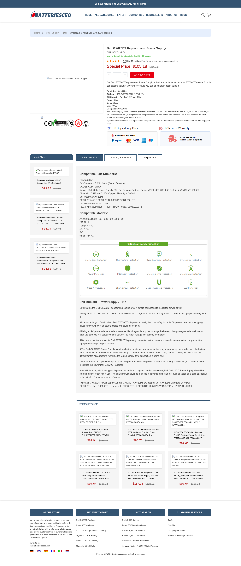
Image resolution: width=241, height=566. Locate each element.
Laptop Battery (125, 21)
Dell (65, 33)
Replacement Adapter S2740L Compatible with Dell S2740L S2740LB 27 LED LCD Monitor (50, 220)
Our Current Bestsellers (146, 15)
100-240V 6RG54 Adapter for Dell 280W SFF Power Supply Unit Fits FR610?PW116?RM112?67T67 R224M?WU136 (143, 475)
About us (172, 15)
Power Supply (52, 33)
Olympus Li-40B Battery (86, 535)
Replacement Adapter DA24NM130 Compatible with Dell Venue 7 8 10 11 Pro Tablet (51, 260)
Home (88, 15)
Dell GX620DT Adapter (86, 520)
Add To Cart (142, 75)
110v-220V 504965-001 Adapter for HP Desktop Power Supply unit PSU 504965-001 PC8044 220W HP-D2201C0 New (189, 435)
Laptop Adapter (86, 21)
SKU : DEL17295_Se (116, 52)
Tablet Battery (164, 21)
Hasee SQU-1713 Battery (133, 535)
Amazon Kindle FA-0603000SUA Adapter (140, 546)
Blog (183, 15)
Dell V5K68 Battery (130, 520)
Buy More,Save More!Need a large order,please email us (152, 61)
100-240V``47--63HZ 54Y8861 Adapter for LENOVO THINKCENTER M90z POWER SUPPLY (95, 432)
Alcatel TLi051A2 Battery (87, 541)
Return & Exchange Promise (180, 535)
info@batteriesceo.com (40, 546)
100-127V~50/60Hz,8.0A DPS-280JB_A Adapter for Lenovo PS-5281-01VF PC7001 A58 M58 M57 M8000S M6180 (189, 475)
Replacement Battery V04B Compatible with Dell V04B (49, 181)
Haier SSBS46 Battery (86, 525)
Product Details (89, 157)
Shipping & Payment (120, 157)
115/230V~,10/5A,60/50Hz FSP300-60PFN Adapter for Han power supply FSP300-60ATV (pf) (143, 432)
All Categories (104, 15)
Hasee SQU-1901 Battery (133, 530)
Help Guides (150, 157)
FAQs (170, 520)
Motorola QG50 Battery (86, 546)
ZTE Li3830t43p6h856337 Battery (91, 530)
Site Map (172, 525)
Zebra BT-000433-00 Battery (135, 525)
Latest (121, 15)
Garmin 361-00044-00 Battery (135, 541)
